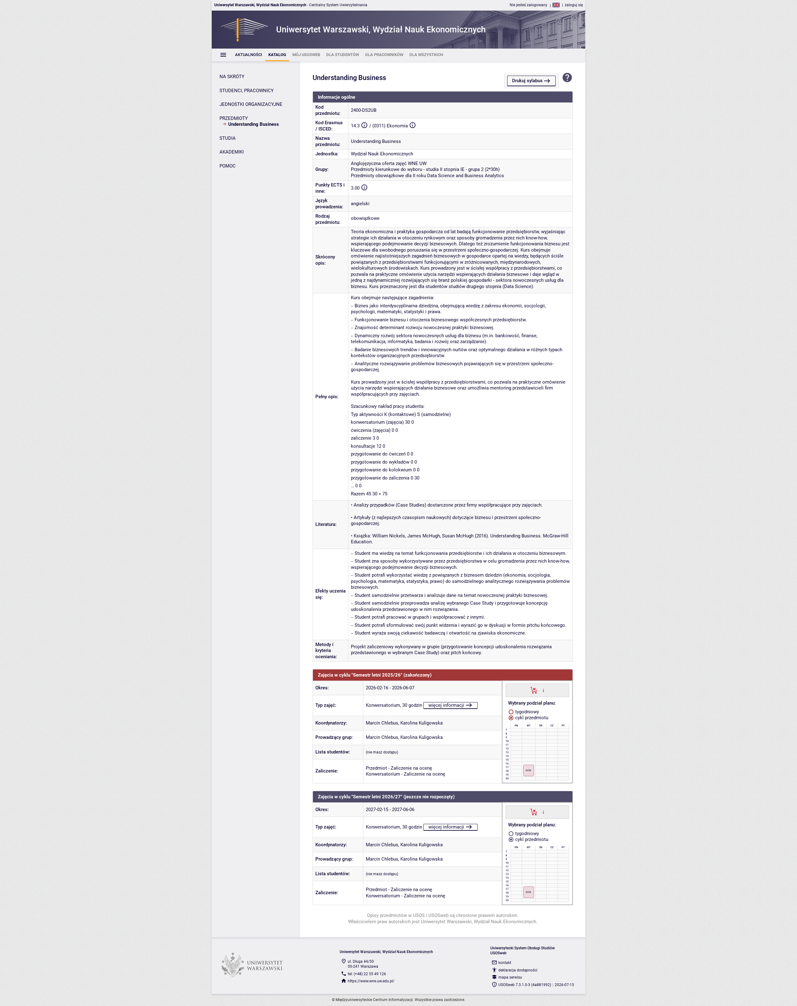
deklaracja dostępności (517, 970)
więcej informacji (446, 705)
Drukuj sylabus (527, 80)
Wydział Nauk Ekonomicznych (382, 154)
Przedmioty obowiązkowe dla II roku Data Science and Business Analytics (427, 175)
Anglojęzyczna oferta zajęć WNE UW (389, 163)
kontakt (504, 963)
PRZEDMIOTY (233, 118)
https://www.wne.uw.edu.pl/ (371, 981)
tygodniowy (526, 712)
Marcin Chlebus (382, 723)
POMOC (227, 166)
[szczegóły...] (543, 690)
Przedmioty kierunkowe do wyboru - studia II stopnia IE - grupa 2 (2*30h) (425, 169)
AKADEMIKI (231, 152)
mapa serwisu (510, 977)
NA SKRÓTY (231, 76)
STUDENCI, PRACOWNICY (246, 90)
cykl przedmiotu (531, 717)
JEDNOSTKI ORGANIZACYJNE (250, 104)
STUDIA (227, 138)
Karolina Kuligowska (421, 723)
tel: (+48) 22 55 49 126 (367, 974)
